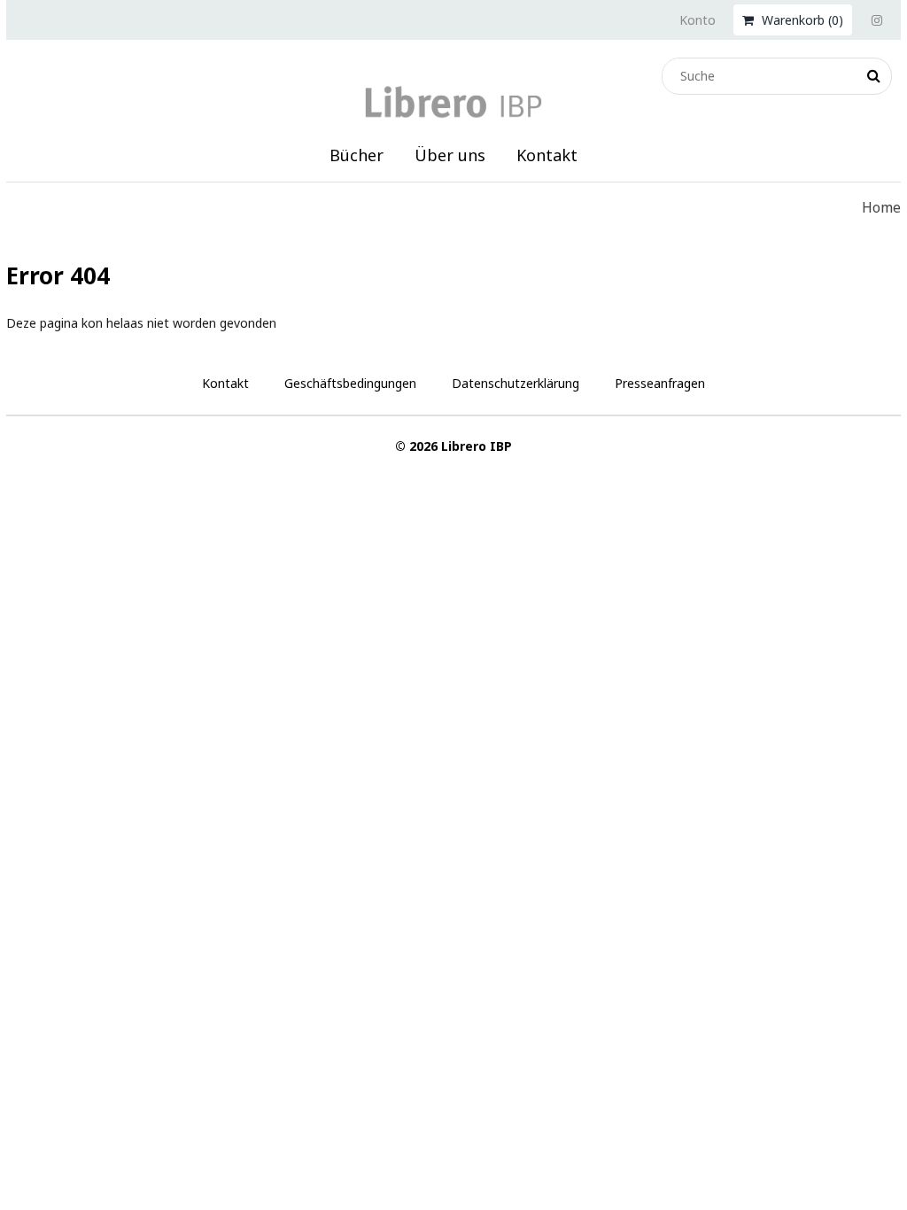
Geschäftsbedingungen (350, 383)
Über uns (450, 155)
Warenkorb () (800, 20)
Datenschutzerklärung (515, 383)
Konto (697, 20)
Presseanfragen (660, 383)
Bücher (356, 155)
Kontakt (547, 155)
